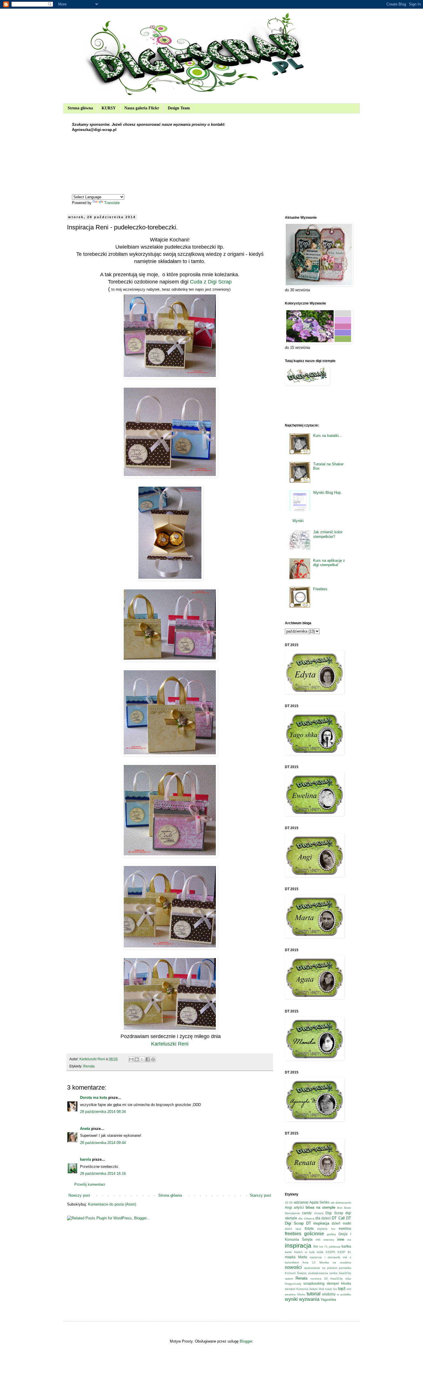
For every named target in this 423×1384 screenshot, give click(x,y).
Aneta (85, 1128)
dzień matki (341, 1223)
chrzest (318, 1213)
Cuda (195, 282)
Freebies (320, 589)
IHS (318, 1239)
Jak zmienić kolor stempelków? (327, 534)
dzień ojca (293, 1228)
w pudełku (344, 1294)
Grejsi (343, 1234)
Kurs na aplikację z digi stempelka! (329, 562)
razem (289, 1278)
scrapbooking (314, 1283)
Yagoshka (328, 1299)
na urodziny (342, 1262)
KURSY (109, 108)
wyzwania (309, 1299)
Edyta (309, 1228)
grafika (331, 1234)
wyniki (291, 1299)
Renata (89, 1066)
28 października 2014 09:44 (103, 1143)
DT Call (338, 1218)
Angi (288, 1207)
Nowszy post (79, 1195)
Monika (324, 1262)
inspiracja (298, 1245)
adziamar (301, 1202)
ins (349, 1239)
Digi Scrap (334, 1213)
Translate (112, 203)
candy (307, 1213)
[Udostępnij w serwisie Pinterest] (153, 1059)
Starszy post (260, 1195)
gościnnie (314, 1233)
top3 (341, 1288)
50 (291, 1202)
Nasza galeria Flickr (141, 108)
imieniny (328, 1239)
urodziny (329, 1294)
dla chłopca (306, 1218)
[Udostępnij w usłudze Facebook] (147, 1059)
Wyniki (298, 521)
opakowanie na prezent (320, 1267)
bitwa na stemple (321, 1207)
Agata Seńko (319, 1202)
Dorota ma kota (93, 1097)
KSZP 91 (344, 1252)
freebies (293, 1233)
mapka (290, 1257)
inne (340, 1239)
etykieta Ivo (326, 1228)
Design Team (179, 108)
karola (85, 1159)
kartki (288, 1252)
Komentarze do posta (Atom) (112, 1204)
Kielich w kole (304, 1252)
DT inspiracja (317, 1223)
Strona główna (80, 108)
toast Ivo (331, 1288)
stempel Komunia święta (301, 1288)
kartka (346, 1246)
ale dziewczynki (341, 1202)
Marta (302, 1257)
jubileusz (334, 1246)
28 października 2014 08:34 (103, 1111)
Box (339, 1207)
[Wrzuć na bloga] (137, 1059)
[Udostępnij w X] (142, 1059)
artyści (299, 1207)
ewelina (345, 1228)
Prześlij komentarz (89, 1184)
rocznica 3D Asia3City (326, 1278)
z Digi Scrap (218, 282)
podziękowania (318, 1273)
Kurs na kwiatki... (327, 435)
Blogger (246, 1341)
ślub (321, 1288)
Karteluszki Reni (169, 1044)
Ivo (315, 1246)
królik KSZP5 (326, 1252)
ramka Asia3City (340, 1273)
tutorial (314, 1293)
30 (286, 1202)
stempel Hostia (339, 1283)
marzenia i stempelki (325, 1257)
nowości (293, 1267)
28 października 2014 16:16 (103, 1173)
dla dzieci (323, 1218)
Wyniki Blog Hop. (327, 492)
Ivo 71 (323, 1246)
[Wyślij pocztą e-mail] (131, 1059)
